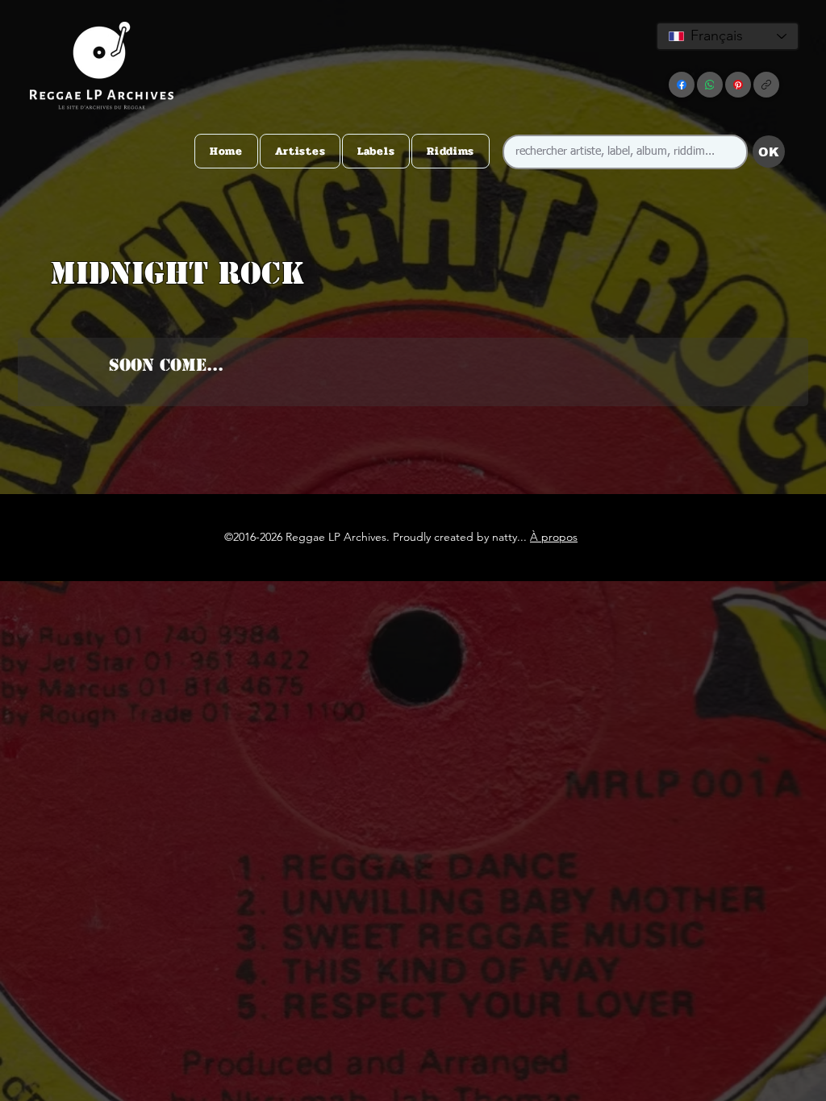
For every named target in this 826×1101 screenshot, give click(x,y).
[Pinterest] (738, 85)
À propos (554, 537)
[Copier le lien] (766, 85)
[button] (409, 305)
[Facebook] (682, 85)
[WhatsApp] (710, 85)
